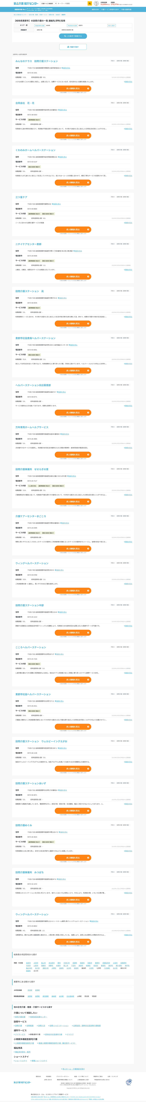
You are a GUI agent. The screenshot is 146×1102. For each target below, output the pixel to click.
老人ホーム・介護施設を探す (74, 1069)
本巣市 (58, 965)
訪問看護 (30, 1025)
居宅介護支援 (20, 1016)
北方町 (69, 968)
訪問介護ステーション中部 (29, 605)
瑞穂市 (43, 965)
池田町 (61, 968)
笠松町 (96, 965)
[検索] (90, 3)
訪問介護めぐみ (23, 825)
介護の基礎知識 (126, 9)
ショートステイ (21, 1060)
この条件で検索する (74, 36)
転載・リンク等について (81, 1076)
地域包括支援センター (38, 1016)
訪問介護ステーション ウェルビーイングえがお (41, 741)
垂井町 (110, 965)
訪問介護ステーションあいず (30, 783)
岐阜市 (28, 963)
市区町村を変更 (72, 25)
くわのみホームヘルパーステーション (35, 150)
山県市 (36, 965)
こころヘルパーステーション (30, 647)
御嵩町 (28, 971)
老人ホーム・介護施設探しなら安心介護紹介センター (56, 1097)
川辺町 (91, 968)
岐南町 (88, 965)
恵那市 (63, 15)
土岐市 (115, 963)
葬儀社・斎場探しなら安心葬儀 (96, 1099)
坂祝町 (76, 968)
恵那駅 (37, 990)
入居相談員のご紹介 (83, 1080)
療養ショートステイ (39, 1060)
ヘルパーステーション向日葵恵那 (33, 385)
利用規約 (48, 1076)
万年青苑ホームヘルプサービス (31, 427)
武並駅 (30, 990)
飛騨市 (51, 965)
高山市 (43, 963)
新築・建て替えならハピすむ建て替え (58, 1099)
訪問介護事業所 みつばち (29, 872)
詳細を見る (128, 82)
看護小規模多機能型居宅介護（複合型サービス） (57, 1043)
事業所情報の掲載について (64, 1080)
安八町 (37, 968)
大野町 (54, 968)
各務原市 (123, 963)
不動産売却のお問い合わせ (102, 1080)
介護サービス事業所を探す (110, 9)
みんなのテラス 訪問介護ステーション (36, 61)
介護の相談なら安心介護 (37, 1097)
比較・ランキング (113, 1076)
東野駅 (37, 996)
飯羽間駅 (46, 996)
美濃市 (75, 963)
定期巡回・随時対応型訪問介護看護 (87, 1025)
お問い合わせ (48, 1080)
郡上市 (66, 965)
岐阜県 (58, 15)
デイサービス (20, 1034)
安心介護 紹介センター (20, 15)
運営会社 (38, 1076)
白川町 (115, 968)
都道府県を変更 (39, 25)
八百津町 (107, 968)
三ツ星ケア (21, 197)
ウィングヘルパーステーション (31, 563)
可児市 (28, 965)
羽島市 (90, 963)
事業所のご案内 (98, 1076)
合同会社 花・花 (24, 103)
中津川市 (67, 963)
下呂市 (73, 965)
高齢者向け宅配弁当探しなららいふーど (78, 1099)
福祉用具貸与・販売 (22, 1052)
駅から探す (111, 25)
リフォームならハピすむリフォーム (39, 1099)
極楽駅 (54, 996)
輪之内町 (29, 968)
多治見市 (52, 963)
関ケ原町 (119, 965)
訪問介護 (51, 15)
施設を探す (95, 9)
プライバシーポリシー (62, 1076)
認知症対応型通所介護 (53, 1034)
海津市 (81, 965)
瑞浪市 (82, 963)
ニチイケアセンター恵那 (28, 244)
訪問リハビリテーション (59, 1025)
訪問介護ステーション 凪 (29, 291)
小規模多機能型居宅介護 (24, 1043)
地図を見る (66, 68)
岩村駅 (61, 996)
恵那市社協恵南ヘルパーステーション (35, 338)
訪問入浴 (41, 1025)
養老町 (103, 965)
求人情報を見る (73, 88)
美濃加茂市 (106, 963)
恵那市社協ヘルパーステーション (33, 694)
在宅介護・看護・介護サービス (38, 15)
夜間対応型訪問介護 (67, 30)
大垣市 (36, 963)
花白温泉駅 (70, 996)
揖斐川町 (46, 968)
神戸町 (127, 965)
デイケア (70, 1034)
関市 (59, 963)
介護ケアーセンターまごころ (30, 516)
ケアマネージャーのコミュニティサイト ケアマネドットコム (85, 1097)
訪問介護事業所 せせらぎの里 (31, 469)
